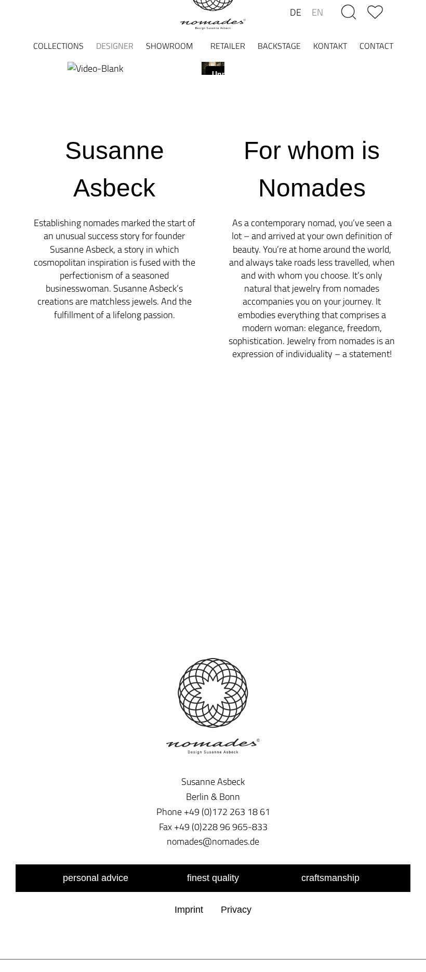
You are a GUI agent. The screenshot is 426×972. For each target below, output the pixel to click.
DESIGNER (115, 46)
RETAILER (227, 46)
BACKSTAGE (279, 46)
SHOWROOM (169, 46)
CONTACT (376, 46)
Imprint (189, 909)
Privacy (236, 909)
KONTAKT (330, 46)
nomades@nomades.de (213, 841)
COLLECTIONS (58, 46)
